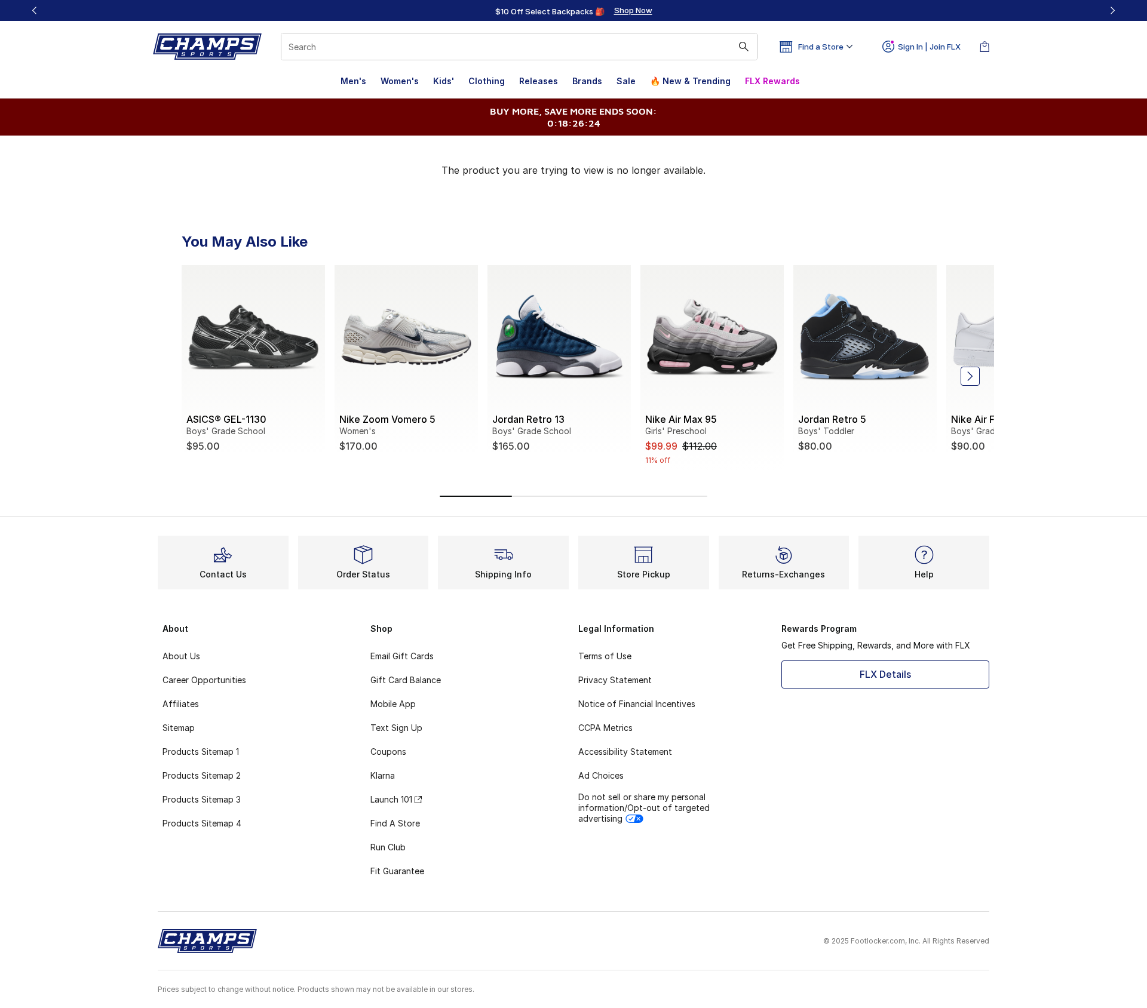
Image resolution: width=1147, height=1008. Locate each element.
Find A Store (395, 823)
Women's (400, 81)
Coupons (388, 751)
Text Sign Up (396, 728)
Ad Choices (601, 775)
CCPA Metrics (605, 728)
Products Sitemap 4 (201, 823)
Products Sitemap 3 (201, 799)
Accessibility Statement (625, 751)
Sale (626, 81)
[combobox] (519, 46)
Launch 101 (391, 799)
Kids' (443, 81)
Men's (353, 81)
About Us (181, 656)
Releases (538, 81)
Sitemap (178, 728)
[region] (573, 11)
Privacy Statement (615, 680)
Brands (587, 81)
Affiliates (180, 704)
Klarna (382, 775)
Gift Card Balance (405, 680)
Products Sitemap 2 (201, 775)
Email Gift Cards (402, 656)
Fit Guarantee (397, 871)
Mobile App (393, 704)
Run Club (388, 847)
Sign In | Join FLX (929, 46)
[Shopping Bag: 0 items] (984, 46)
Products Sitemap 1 (200, 751)
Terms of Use (604, 656)
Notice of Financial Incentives (636, 704)
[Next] (1112, 10)
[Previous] (35, 10)
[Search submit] (744, 46)
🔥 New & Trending (690, 81)
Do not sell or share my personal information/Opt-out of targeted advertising (644, 807)
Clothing (486, 81)
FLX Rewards (772, 81)
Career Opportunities (204, 680)
